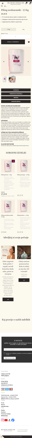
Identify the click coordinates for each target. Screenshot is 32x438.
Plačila (3, 410)
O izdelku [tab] (16, 90)
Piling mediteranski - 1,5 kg (7, 216)
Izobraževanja (4, 406)
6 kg (23, 29)
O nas (2, 402)
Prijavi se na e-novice (10, 358)
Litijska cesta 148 (5, 374)
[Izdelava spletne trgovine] (20, 436)
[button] (28, 62)
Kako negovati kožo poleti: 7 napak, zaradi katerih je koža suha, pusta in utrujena (8, 267)
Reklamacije (4, 415)
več (8, 299)
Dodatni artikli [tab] (15, 101)
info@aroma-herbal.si (7, 385)
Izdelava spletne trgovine (14, 436)
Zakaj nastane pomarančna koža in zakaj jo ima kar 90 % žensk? (24, 266)
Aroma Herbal (4, 371)
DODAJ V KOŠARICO (13, 42)
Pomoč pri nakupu (6, 414)
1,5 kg (8, 29)
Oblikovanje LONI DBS (22, 431)
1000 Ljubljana (5, 375)
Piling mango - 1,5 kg (23, 175)
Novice (3, 404)
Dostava (3, 412)
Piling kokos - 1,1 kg (23, 215)
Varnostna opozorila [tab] (16, 93)
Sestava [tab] (16, 97)
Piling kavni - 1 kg (6, 175)
